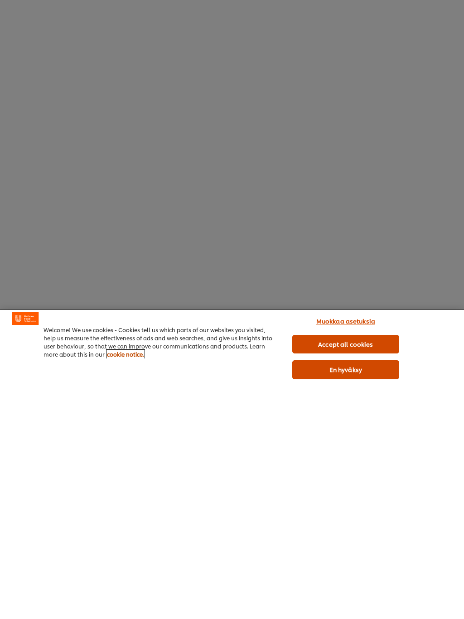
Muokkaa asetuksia (345, 321)
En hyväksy (345, 369)
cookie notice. (125, 354)
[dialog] (232, 464)
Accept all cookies (345, 344)
